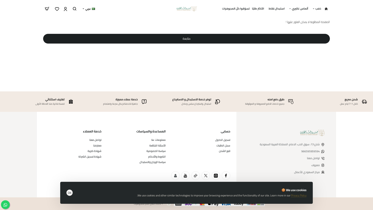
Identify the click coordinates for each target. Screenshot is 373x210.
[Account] (65, 9)
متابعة (187, 38)
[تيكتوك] (195, 175)
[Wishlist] (56, 9)
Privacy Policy (299, 195)
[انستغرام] (216, 175)
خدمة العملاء (92, 131)
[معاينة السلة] (47, 9)
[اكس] (205, 175)
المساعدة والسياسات (151, 131)
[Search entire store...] (74, 9)
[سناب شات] (175, 175)
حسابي (225, 131)
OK (69, 193)
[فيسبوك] (226, 175)
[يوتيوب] (185, 175)
